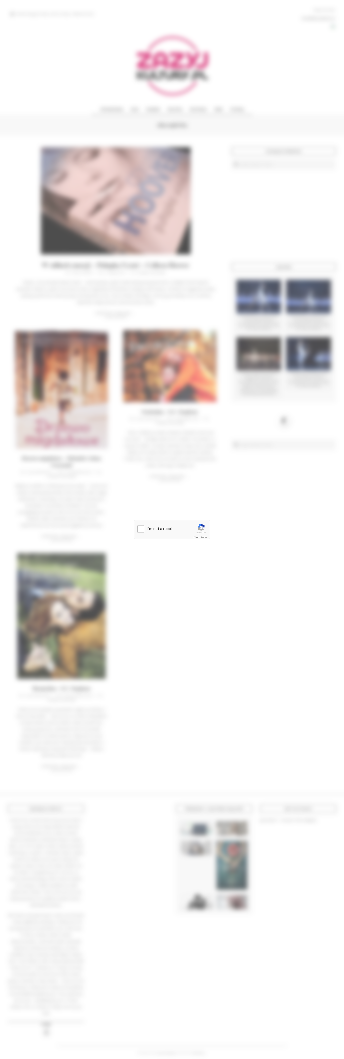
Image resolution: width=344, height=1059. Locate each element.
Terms (204, 537)
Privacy (196, 537)
